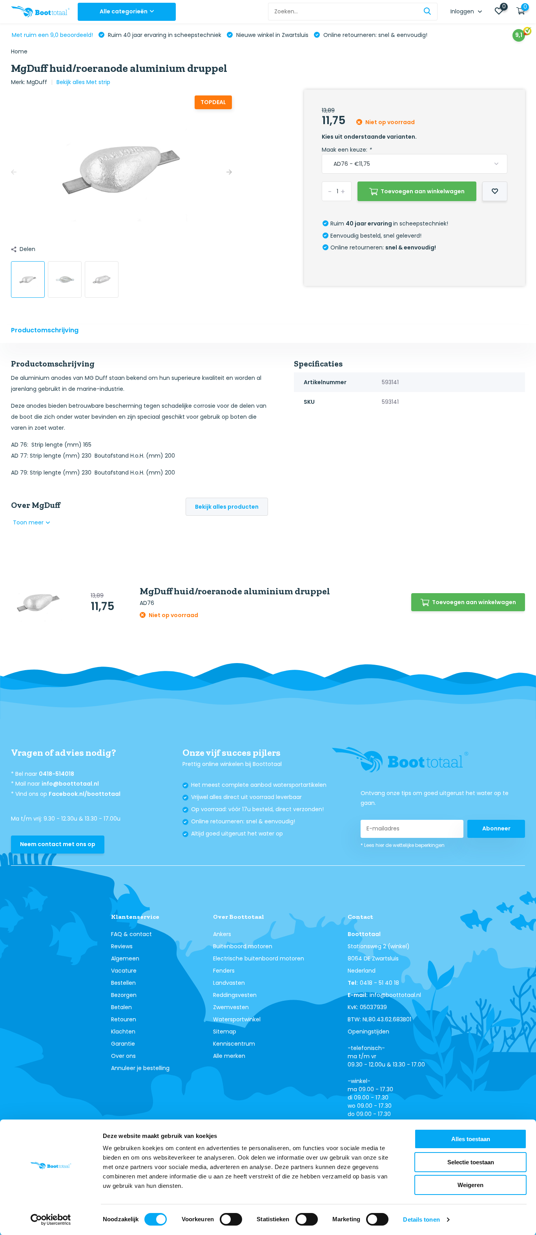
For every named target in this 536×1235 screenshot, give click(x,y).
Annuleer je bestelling (140, 1068)
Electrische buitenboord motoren (258, 958)
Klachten (123, 1031)
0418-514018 (56, 774)
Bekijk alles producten (227, 507)
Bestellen (123, 983)
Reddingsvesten (235, 995)
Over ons (123, 1056)
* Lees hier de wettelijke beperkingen (403, 845)
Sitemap (224, 1031)
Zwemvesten (231, 1007)
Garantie (123, 1044)
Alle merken (229, 1056)
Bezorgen (124, 995)
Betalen (121, 1007)
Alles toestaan (470, 1139)
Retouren (123, 1019)
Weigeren (470, 1185)
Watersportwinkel (237, 1019)
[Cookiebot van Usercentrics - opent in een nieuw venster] (50, 1220)
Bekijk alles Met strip (83, 82)
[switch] (231, 1219)
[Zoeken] (428, 11)
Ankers (222, 934)
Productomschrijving (44, 330)
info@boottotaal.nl (70, 784)
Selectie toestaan (470, 1162)
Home (19, 51)
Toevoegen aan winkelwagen (423, 191)
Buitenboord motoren (242, 946)
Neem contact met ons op (57, 844)
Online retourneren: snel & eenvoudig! (374, 35)
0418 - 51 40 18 (379, 983)
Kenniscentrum (234, 1044)
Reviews (122, 946)
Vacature (124, 971)
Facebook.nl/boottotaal (84, 794)
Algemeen (125, 958)
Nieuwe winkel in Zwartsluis (271, 35)
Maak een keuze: (347, 150)
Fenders (224, 971)
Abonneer (496, 828)
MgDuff (37, 82)
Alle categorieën (124, 11)
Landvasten (229, 983)
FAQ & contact (131, 934)
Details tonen (421, 1219)
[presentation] (13, 172)
